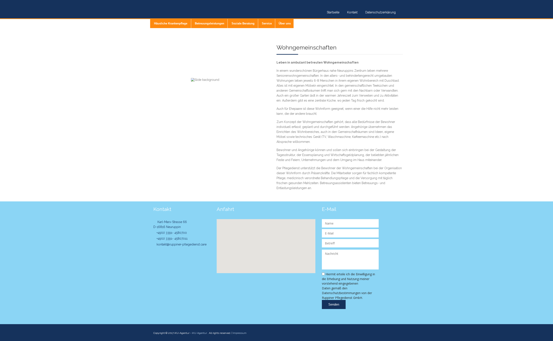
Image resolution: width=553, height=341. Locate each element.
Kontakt (352, 12)
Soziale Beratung (243, 23)
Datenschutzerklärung (380, 12)
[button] (266, 243)
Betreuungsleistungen (209, 23)
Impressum (239, 333)
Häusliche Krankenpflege (170, 23)
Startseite (333, 12)
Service (267, 23)
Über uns (285, 23)
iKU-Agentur (199, 333)
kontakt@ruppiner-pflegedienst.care (181, 244)
